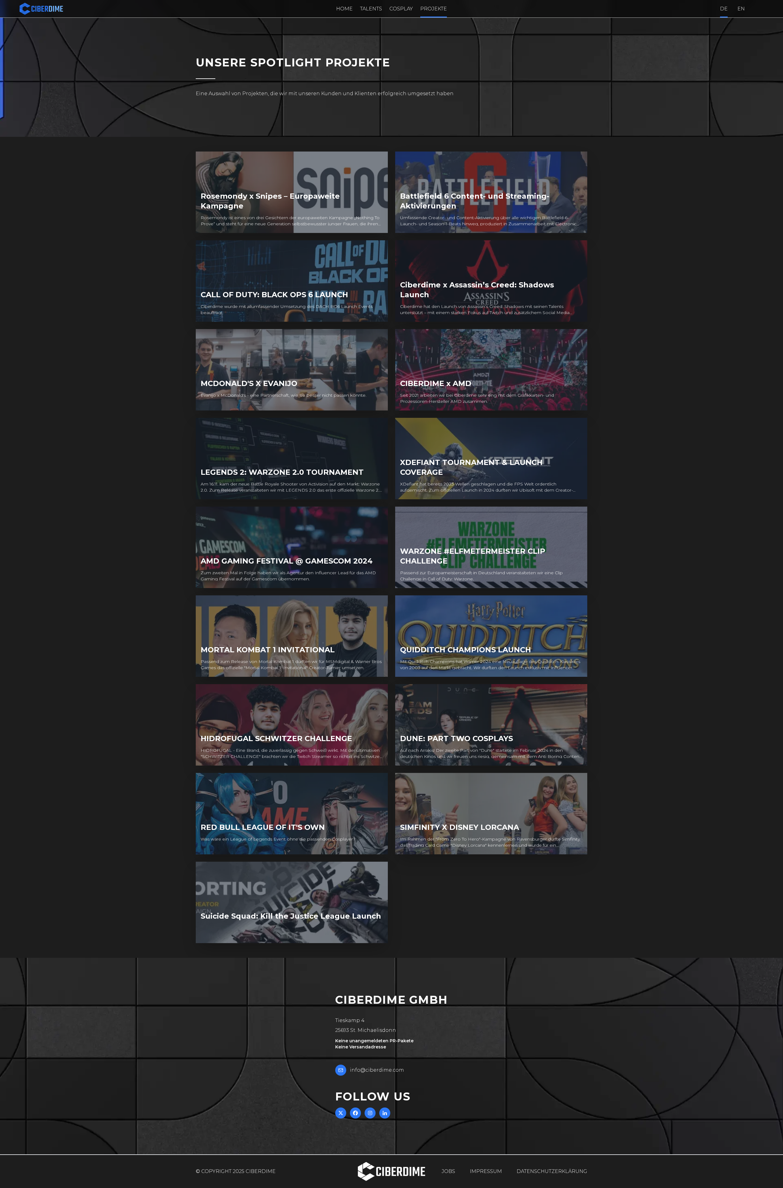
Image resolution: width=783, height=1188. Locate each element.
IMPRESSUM (486, 1171)
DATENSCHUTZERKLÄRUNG (552, 1171)
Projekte (433, 9)
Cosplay (401, 9)
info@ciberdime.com (377, 1070)
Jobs (448, 1171)
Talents (371, 9)
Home (344, 9)
